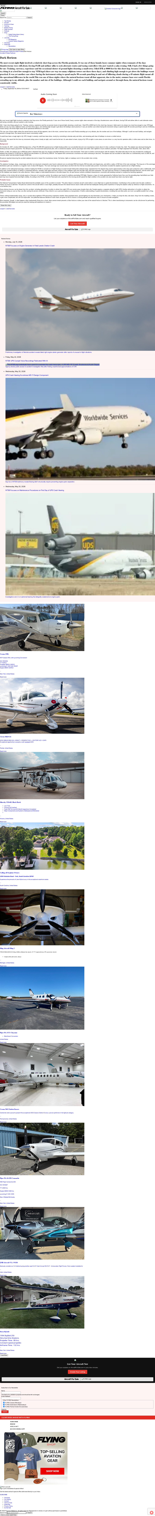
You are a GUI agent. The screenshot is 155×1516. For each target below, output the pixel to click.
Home (2, 51)
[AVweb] (52, 8)
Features (12, 53)
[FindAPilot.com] (143, 8)
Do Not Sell (7, 1508)
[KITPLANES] (82, 8)
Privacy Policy (8, 1506)
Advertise (7, 1497)
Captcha (3, 1409)
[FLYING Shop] (7, 11)
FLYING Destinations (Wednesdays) (15, 1405)
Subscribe (7, 1504)
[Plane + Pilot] (97, 8)
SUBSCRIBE (14, 1421)
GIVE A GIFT (14, 1426)
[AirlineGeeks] (37, 8)
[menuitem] (79, 21)
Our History (7, 1499)
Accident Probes (18, 51)
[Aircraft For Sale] (22, 8)
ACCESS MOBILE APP (17, 1429)
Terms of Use (8, 1503)
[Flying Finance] (128, 8)
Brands (3, 6)
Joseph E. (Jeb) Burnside (7, 87)
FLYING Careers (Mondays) (13, 1403)
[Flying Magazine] (7, 8)
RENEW (12, 1424)
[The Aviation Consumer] (113, 8)
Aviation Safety (8, 51)
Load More (4, 1355)
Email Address (5, 1396)
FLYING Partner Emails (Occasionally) (16, 1407)
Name (3, 1391)
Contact (6, 1501)
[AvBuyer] (67, 8)
